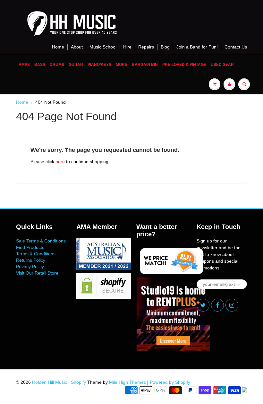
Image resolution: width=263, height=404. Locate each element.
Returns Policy (30, 260)
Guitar (76, 64)
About (77, 46)
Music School (102, 46)
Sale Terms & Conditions (41, 240)
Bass (39, 64)
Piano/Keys (99, 64)
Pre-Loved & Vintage (184, 64)
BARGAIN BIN (145, 64)
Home (58, 46)
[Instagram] (231, 305)
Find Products (30, 247)
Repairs (146, 46)
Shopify (78, 382)
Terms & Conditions (35, 253)
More (121, 64)
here (60, 161)
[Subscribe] (239, 284)
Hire (127, 46)
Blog (165, 46)
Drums (57, 64)
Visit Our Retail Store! (38, 273)
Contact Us (236, 46)
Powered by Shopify (170, 382)
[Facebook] (217, 305)
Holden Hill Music (49, 382)
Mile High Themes (127, 382)
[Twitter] (203, 305)
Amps (24, 64)
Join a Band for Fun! (197, 46)
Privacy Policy (30, 266)
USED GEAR (222, 64)
